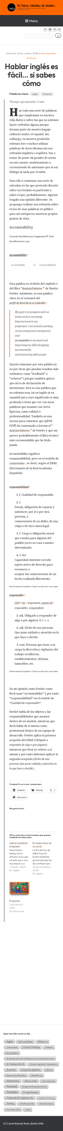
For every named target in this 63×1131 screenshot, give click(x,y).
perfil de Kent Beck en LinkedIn (27, 303)
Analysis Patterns (32, 288)
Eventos (11, 1069)
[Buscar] (58, 35)
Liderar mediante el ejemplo (18, 844)
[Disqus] (31, 977)
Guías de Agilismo (30, 1069)
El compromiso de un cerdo (42, 844)
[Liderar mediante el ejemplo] (20, 858)
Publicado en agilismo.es (20, 1097)
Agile (10, 1041)
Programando (30, 1092)
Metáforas (36, 1075)
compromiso (16, 463)
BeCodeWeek (26, 1041)
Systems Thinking (46, 1098)
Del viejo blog (49, 53)
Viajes (27, 1109)
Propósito (14, 900)
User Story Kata (13, 1109)
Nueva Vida (31, 1080)
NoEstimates (13, 1081)
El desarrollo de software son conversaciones (30, 1058)
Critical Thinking (31, 1047)
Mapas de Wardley (16, 1075)
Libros (49, 1069)
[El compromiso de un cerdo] (44, 859)
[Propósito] (19, 889)
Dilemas (49, 1047)
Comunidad (12, 1047)
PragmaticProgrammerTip (34, 1086)
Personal (12, 1086)
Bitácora (42, 1041)
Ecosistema (12, 1053)
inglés (35, 94)
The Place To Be (27, 1103)
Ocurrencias (48, 1081)
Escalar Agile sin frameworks (43, 1064)
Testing (10, 1103)
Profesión (31, 58)
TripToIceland (46, 1103)
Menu (33, 21)
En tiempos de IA (15, 1064)
